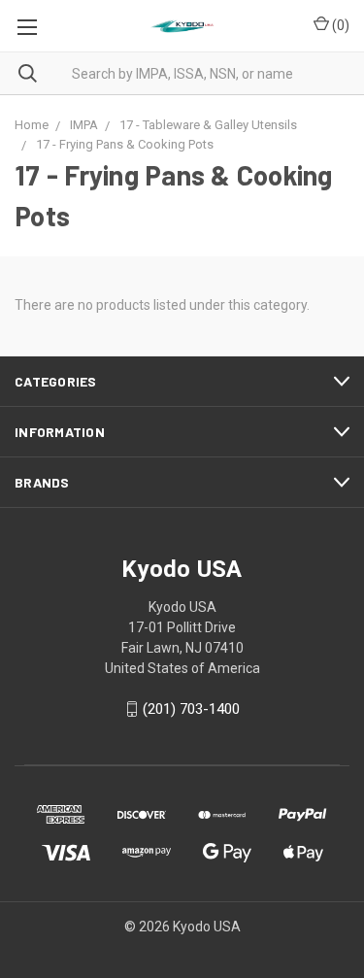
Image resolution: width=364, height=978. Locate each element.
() (339, 25)
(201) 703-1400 (191, 709)
